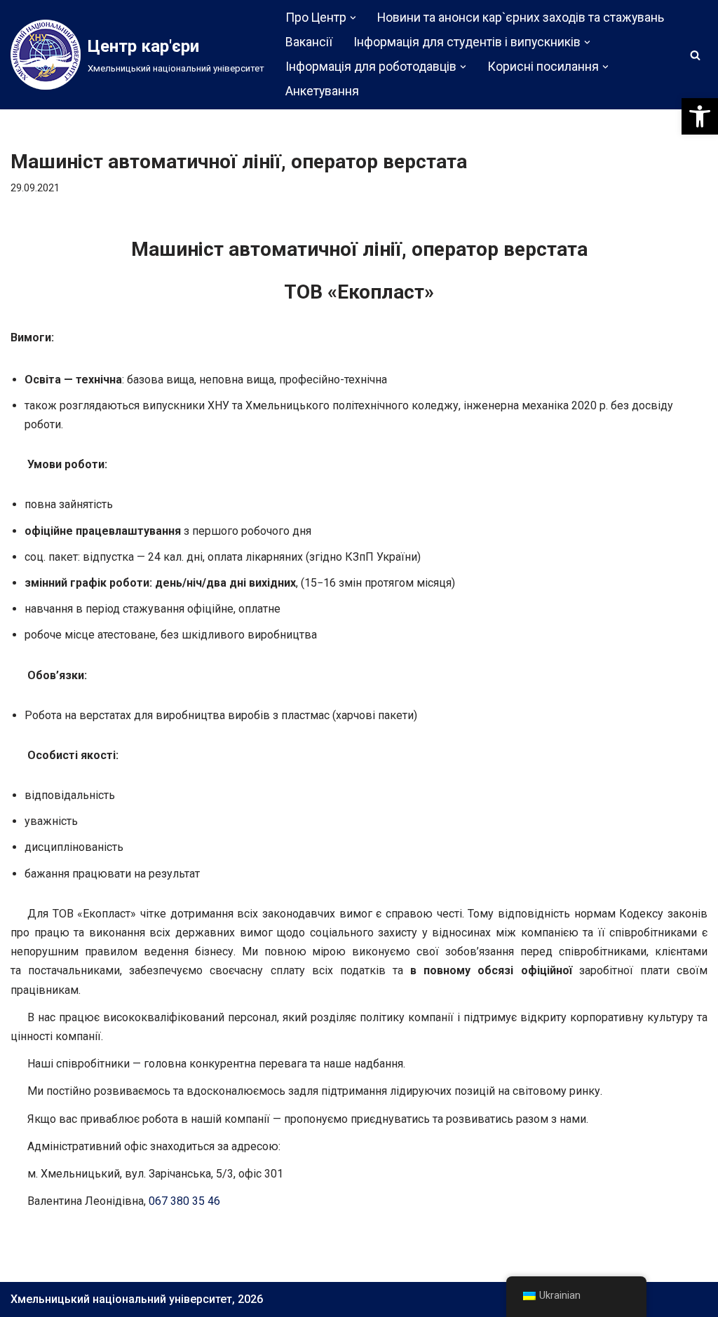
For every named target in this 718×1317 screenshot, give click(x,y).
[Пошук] (695, 55)
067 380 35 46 (184, 1201)
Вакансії (308, 42)
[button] (700, 116)
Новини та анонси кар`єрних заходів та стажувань (520, 18)
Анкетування (322, 91)
